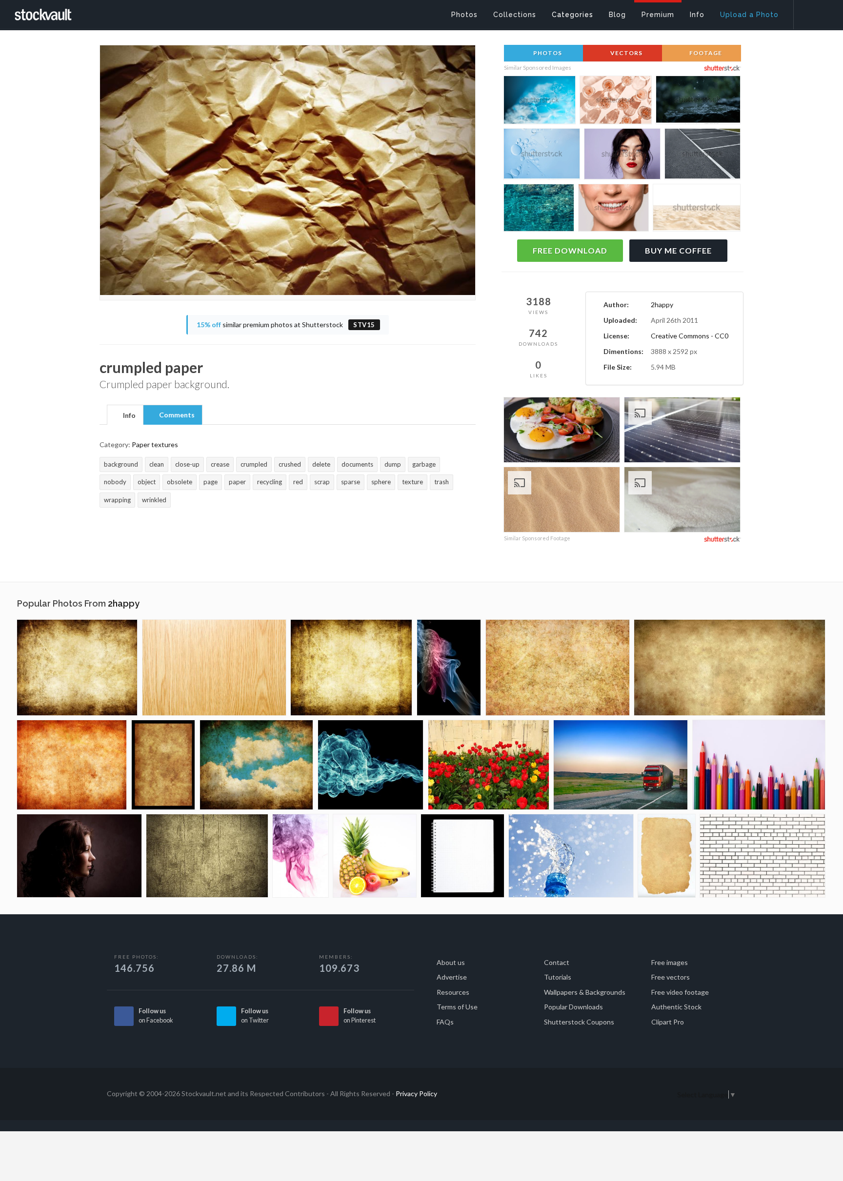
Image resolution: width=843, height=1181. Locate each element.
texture (412, 482)
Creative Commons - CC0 (689, 336)
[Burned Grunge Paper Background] (72, 764)
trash (441, 482)
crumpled (254, 464)
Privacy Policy (416, 1093)
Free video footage (680, 992)
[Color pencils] (759, 764)
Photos (547, 53)
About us (451, 962)
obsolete (179, 482)
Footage (705, 53)
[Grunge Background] (77, 667)
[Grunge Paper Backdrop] (557, 667)
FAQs (445, 1022)
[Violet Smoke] (300, 855)
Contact (556, 962)
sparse (350, 482)
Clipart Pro (667, 1022)
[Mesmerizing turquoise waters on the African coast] (539, 209)
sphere (381, 482)
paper (237, 482)
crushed (290, 464)
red (298, 482)
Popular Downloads (573, 1007)
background (121, 464)
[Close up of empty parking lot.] (702, 155)
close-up (187, 464)
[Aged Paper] (163, 764)
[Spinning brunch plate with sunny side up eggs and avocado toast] (562, 431)
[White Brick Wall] (762, 855)
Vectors (625, 53)
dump (392, 464)
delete (321, 464)
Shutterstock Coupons (579, 1022)
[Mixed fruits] (374, 855)
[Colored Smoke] (449, 667)
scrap (322, 482)
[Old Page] (666, 855)
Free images (669, 962)
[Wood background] (214, 667)
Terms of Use (457, 1007)
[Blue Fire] (370, 764)
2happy (662, 304)
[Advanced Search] (811, 12)
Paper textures (155, 444)
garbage (424, 464)
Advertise (452, 977)
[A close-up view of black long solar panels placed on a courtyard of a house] (682, 431)
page (210, 482)
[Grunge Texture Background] (207, 855)
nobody (115, 482)
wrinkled (154, 500)
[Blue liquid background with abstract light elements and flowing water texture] (542, 155)
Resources (453, 992)
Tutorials (557, 977)
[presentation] (125, 415)
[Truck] (621, 764)
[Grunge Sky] (256, 764)
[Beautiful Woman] (79, 855)
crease (220, 464)
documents (357, 464)
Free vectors (670, 977)
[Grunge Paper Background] (351, 667)
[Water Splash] (571, 855)
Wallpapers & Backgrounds (584, 992)
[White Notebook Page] (462, 855)
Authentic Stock (676, 1007)
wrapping (117, 500)
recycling (269, 482)
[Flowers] (488, 764)
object (147, 482)
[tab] (125, 414)
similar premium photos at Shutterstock (286, 324)
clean (156, 464)
